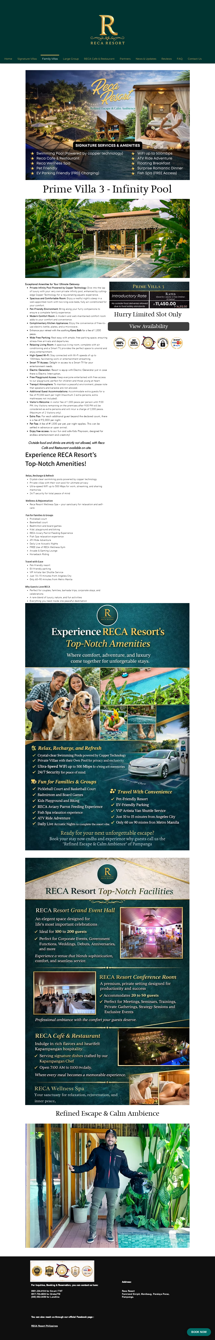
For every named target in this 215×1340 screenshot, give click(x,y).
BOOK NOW (199, 1332)
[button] (107, 238)
